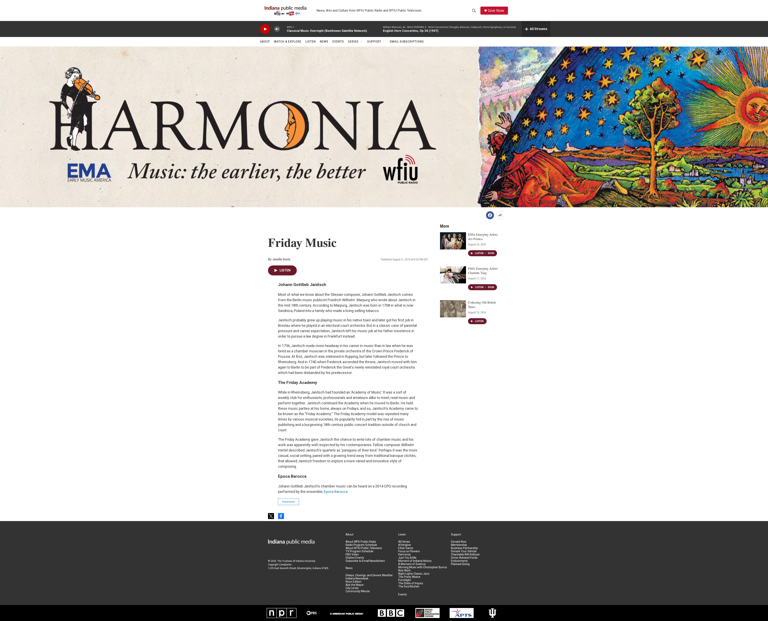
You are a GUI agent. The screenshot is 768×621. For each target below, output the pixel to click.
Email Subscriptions (407, 41)
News (324, 41)
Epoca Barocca (335, 491)
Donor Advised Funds (464, 557)
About (265, 41)
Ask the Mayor (355, 584)
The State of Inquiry (410, 583)
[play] (265, 29)
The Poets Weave (409, 576)
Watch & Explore (287, 41)
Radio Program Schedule (361, 544)
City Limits (352, 588)
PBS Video (352, 554)
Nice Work (404, 570)
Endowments (459, 560)
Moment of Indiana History (415, 560)
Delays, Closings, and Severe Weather (369, 575)
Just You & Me (407, 557)
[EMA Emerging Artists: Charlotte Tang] (453, 274)
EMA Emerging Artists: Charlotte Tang (483, 270)
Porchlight (404, 580)
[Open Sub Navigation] (361, 41)
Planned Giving (460, 564)
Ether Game (405, 548)
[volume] (277, 29)
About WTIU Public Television (364, 548)
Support (374, 41)
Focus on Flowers (409, 551)
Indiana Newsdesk (357, 578)
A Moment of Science (412, 564)
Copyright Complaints (280, 564)
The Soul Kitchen (408, 586)
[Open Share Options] (500, 215)
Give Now (496, 10)
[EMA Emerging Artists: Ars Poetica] (453, 240)
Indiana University (305, 561)
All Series (404, 541)
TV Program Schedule (359, 551)
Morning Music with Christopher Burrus (422, 567)
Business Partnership (464, 548)
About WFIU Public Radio (361, 541)
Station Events (355, 557)
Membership (459, 544)
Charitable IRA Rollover (465, 554)
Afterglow (404, 544)
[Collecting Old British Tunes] (453, 308)
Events (338, 41)
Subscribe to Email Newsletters (365, 560)
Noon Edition (353, 581)
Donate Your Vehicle (464, 551)
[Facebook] (490, 215)
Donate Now (458, 541)
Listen (310, 41)
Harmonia (288, 501)
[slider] (283, 29)
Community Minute (358, 591)
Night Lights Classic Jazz (413, 573)
